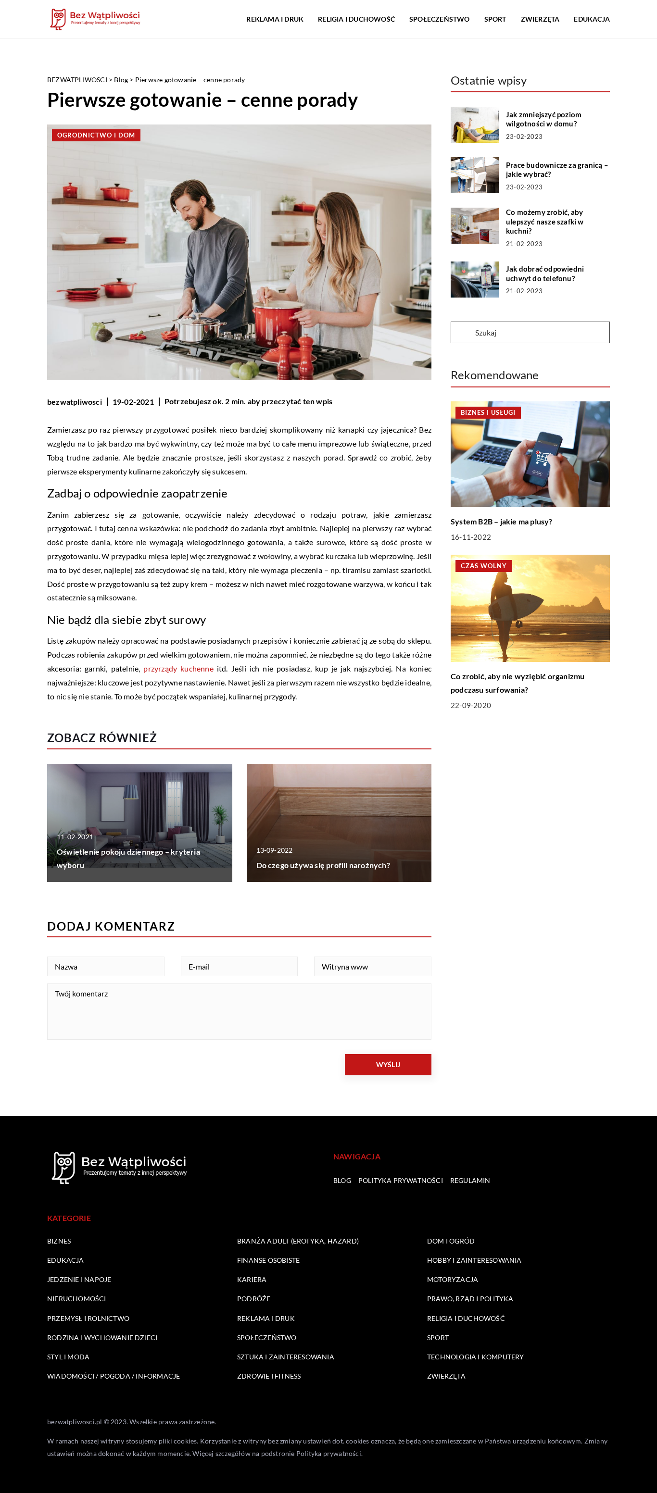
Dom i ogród (451, 1241)
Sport (495, 19)
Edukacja (592, 19)
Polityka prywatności (400, 1180)
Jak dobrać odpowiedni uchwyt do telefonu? (545, 273)
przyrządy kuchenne (178, 668)
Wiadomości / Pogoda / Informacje (113, 1376)
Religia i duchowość (356, 19)
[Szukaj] (462, 333)
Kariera (251, 1279)
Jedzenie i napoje (79, 1279)
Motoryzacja (452, 1279)
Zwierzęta (540, 19)
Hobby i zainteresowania (474, 1260)
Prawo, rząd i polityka (470, 1298)
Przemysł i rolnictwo (88, 1318)
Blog (342, 1180)
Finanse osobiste (268, 1260)
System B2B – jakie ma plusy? (502, 520)
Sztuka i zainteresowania (285, 1357)
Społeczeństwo (439, 19)
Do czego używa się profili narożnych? (323, 865)
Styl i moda (68, 1357)
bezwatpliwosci (74, 401)
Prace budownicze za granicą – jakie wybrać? (557, 170)
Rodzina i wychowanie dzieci (102, 1337)
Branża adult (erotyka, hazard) (298, 1241)
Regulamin (470, 1180)
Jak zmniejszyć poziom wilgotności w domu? (543, 119)
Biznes (59, 1241)
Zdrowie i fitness (269, 1376)
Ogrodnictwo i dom (96, 135)
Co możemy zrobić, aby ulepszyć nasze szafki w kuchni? (545, 221)
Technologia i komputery (475, 1357)
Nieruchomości (76, 1298)
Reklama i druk (274, 19)
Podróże (253, 1298)
